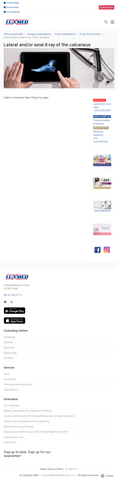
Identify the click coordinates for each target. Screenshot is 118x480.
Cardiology (9, 337)
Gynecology (10, 352)
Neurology (9, 347)
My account (107, 7)
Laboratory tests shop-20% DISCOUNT (102, 107)
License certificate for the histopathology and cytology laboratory (39, 416)
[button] (112, 22)
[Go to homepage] (17, 22)
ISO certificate (11, 405)
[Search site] (106, 22)
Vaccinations (11, 389)
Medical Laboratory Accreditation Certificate (28, 410)
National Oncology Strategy (18, 426)
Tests (7, 374)
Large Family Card (13, 437)
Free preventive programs (101, 122)
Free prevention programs (18, 384)
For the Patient (12, 3)
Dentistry (8, 342)
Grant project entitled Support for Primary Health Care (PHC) (36, 431)
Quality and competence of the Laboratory (27, 421)
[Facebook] (97, 250)
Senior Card (10, 442)
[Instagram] (107, 250)
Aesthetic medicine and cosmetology (100, 136)
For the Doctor (12, 7)
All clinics (8, 358)
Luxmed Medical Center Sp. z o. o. (59, 475)
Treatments (10, 379)
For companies (13, 12)
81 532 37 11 (15, 295)
